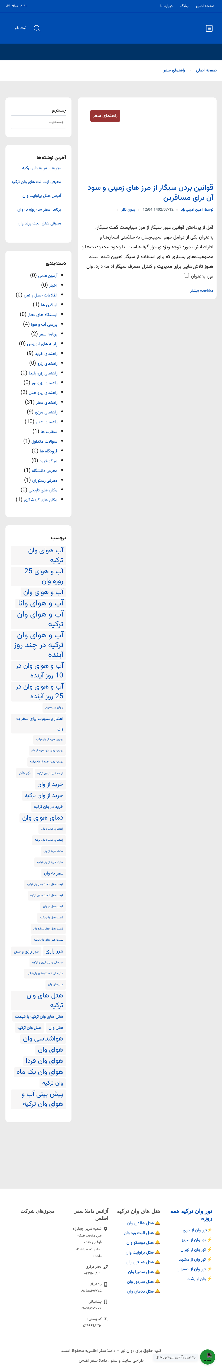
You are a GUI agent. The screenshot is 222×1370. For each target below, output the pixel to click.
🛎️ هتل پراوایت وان (143, 1252)
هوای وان (50, 1050)
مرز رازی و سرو (26, 951)
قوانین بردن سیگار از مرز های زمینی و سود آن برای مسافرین (150, 193)
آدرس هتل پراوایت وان (41, 196)
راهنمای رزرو (47, 363)
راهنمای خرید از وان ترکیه (49, 840)
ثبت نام (20, 28)
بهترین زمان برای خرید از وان (47, 750)
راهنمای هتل (46, 422)
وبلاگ (184, 6)
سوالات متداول (44, 441)
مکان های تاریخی (43, 490)
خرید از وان (50, 784)
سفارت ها (49, 432)
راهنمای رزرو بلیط (43, 373)
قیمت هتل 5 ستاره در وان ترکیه (45, 884)
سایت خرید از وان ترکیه (50, 862)
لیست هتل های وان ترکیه (48, 940)
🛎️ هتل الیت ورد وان (142, 1233)
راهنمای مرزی (46, 412)
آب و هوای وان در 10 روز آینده (39, 671)
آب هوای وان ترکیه (45, 555)
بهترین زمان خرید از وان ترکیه (46, 761)
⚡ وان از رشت (199, 1279)
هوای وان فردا (44, 1061)
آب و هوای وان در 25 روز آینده (39, 692)
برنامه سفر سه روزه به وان (39, 210)
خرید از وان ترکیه (43, 795)
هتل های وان (55, 984)
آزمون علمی (47, 276)
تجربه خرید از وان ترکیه (50, 773)
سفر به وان (53, 873)
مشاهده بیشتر (201, 291)
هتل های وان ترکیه (45, 1000)
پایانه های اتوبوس (42, 344)
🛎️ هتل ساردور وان (143, 1281)
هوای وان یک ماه (40, 1072)
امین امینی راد (197, 210)
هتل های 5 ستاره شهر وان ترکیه (45, 973)
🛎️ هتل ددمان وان (143, 1291)
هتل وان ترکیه (29, 1027)
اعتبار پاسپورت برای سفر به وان (39, 723)
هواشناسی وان (43, 1039)
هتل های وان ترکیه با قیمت (39, 1016)
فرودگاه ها (48, 451)
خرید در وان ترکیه (48, 806)
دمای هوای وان (42, 818)
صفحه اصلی (205, 6)
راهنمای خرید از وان (52, 829)
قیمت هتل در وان (53, 906)
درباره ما (166, 6)
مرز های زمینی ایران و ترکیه (47, 962)
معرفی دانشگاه (44, 471)
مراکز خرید (48, 461)
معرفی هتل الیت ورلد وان (39, 223)
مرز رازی (54, 951)
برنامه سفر (48, 334)
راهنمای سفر (174, 70)
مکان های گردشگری (40, 500)
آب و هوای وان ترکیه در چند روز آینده (38, 645)
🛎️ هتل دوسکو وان (143, 1242)
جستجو (59, 110)
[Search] (17, 122)
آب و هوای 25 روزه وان (43, 576)
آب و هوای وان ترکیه (40, 619)
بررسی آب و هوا (44, 324)
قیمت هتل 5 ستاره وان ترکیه (46, 895)
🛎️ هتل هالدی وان (143, 1223)
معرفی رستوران (44, 480)
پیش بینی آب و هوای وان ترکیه (42, 1099)
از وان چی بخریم (54, 707)
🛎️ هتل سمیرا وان (144, 1272)
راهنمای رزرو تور (44, 383)
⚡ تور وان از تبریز (197, 1240)
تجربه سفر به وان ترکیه (41, 168)
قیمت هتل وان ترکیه (51, 917)
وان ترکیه (52, 1083)
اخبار (53, 285)
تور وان (25, 773)
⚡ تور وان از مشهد (195, 1259)
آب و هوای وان (43, 592)
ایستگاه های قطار (42, 315)
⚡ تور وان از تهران (196, 1250)
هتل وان (55, 1027)
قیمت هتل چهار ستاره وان (48, 929)
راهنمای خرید (46, 354)
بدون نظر (128, 210)
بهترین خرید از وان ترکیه (49, 739)
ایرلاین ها (49, 305)
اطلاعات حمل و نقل (40, 295)
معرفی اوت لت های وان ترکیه (36, 182)
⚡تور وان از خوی (197, 1230)
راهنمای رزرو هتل (43, 393)
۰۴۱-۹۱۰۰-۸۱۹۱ (16, 6)
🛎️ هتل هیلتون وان (143, 1262)
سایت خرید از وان (53, 851)
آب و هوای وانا (40, 603)
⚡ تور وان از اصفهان (194, 1269)
